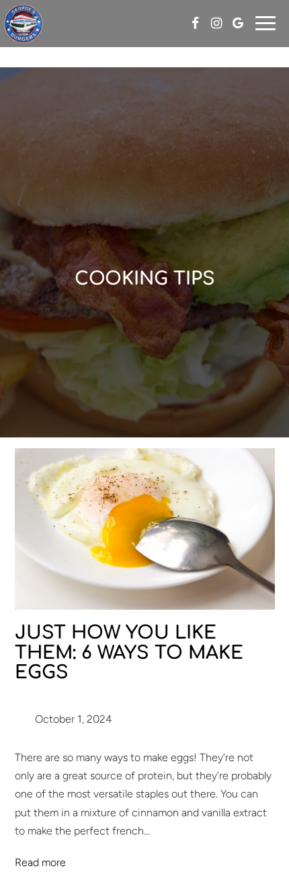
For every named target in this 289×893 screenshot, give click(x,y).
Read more (40, 862)
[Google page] (238, 23)
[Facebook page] (195, 23)
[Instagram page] (216, 23)
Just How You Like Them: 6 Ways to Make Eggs (129, 652)
